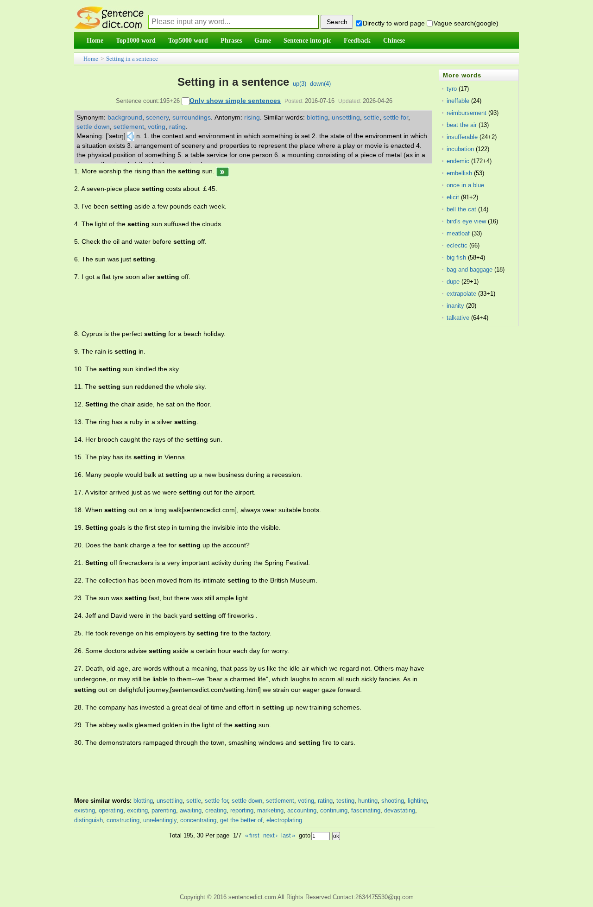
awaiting (191, 810)
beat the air (462, 124)
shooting (392, 800)
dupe (453, 281)
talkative (458, 317)
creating (216, 810)
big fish (456, 257)
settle (371, 117)
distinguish (88, 820)
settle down (93, 126)
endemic (458, 161)
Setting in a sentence (132, 58)
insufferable (462, 136)
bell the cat (461, 209)
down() (320, 83)
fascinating (365, 810)
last (288, 835)
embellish (459, 173)
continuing (333, 810)
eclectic (457, 245)
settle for (395, 117)
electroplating (284, 820)
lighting (417, 800)
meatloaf (458, 233)
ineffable (458, 100)
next (270, 835)
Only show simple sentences (235, 100)
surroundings (191, 117)
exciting (137, 810)
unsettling (346, 117)
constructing (123, 820)
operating (111, 810)
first (252, 835)
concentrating (198, 820)
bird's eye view (466, 221)
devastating (399, 810)
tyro (452, 88)
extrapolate (461, 293)
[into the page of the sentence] (222, 171)
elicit (453, 197)
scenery (157, 117)
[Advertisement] (242, 305)
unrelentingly (160, 820)
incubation (460, 149)
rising (252, 117)
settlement (129, 126)
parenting (163, 810)
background (124, 117)
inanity (455, 305)
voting (156, 126)
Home (90, 58)
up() (299, 83)
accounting (301, 810)
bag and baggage (469, 269)
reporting (241, 810)
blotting (317, 117)
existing (84, 810)
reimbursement (466, 112)
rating (177, 126)
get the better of (241, 820)
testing (345, 800)
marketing (270, 810)
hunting (368, 800)
